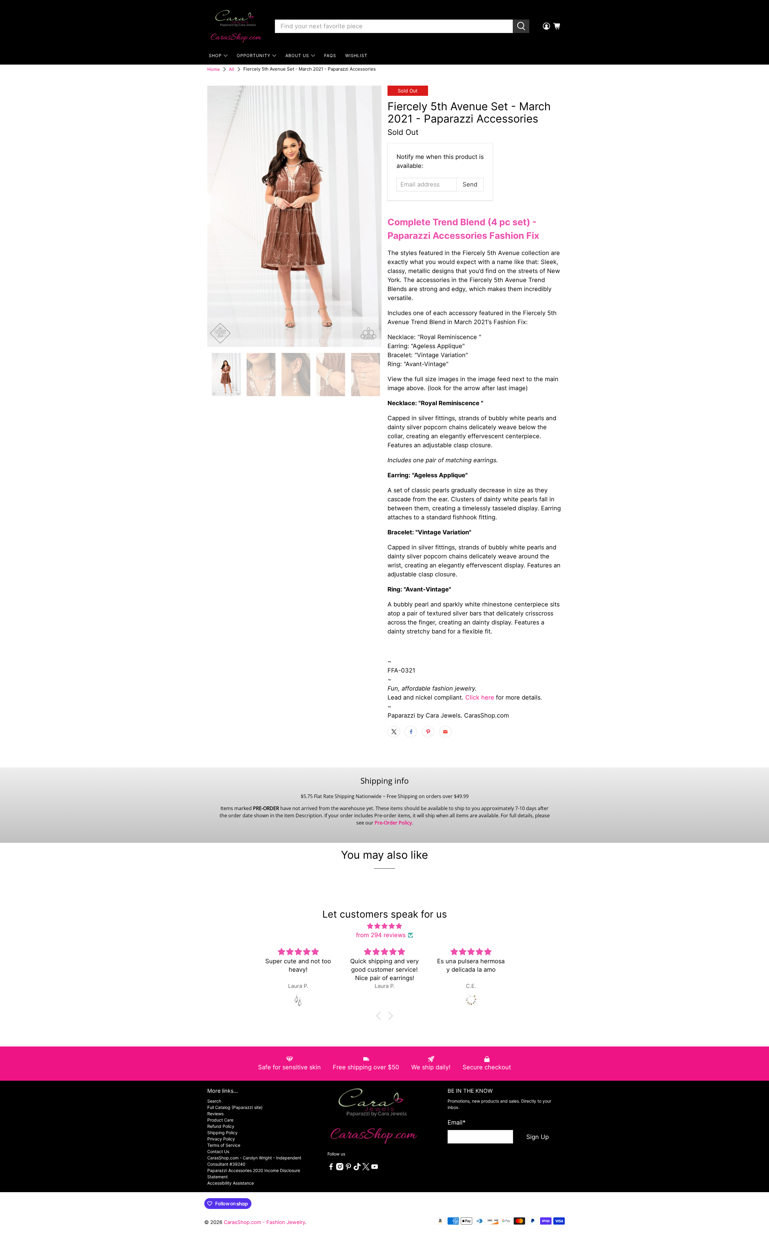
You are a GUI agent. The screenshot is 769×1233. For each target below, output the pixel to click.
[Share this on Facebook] (411, 731)
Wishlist (356, 55)
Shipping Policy (222, 1132)
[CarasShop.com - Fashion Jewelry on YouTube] (374, 1168)
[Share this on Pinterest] (428, 731)
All (231, 69)
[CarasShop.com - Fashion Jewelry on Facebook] (331, 1168)
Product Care (220, 1119)
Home (213, 69)
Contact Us (218, 1151)
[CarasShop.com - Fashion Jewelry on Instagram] (339, 1168)
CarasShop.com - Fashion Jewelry (264, 1222)
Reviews (215, 1113)
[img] (384, 926)
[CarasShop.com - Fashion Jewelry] (236, 26)
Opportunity (253, 55)
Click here (479, 697)
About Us (297, 55)
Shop (215, 55)
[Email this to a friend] (445, 731)
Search (214, 1101)
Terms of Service (223, 1145)
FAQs (330, 55)
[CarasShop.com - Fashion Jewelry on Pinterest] (348, 1168)
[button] (380, 1016)
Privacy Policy (221, 1138)
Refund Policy (220, 1126)
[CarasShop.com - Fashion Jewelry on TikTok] (357, 1168)
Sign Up (537, 1136)
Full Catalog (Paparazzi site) (235, 1107)
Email (457, 1122)
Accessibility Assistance (230, 1183)
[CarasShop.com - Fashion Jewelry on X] (365, 1168)
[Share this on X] (394, 731)
